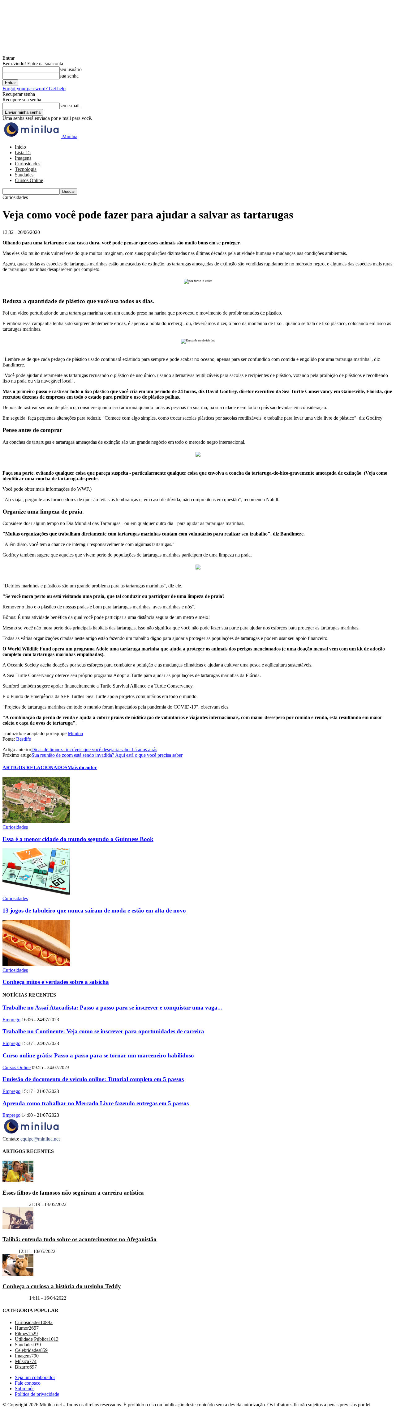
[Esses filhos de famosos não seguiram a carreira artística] (17, 1180)
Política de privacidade (37, 1394)
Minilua (75, 733)
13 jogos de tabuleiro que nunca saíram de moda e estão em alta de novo (94, 910)
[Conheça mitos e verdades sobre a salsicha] (36, 964)
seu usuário (71, 69)
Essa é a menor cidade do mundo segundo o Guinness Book (77, 839)
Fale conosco (28, 1383)
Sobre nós (24, 1388)
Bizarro (9, 1251)
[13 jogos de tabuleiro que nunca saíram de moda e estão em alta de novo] (36, 893)
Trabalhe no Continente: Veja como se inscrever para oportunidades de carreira (103, 1031)
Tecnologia (26, 169)
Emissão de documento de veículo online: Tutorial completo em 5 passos (93, 1079)
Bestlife (23, 739)
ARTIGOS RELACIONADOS (34, 767)
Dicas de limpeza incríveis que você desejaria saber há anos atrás (94, 749)
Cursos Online (29, 180)
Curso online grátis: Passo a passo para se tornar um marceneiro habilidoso (98, 1055)
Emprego (11, 1019)
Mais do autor (82, 767)
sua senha (69, 75)
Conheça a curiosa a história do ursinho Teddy (61, 1286)
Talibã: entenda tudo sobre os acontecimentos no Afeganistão (79, 1239)
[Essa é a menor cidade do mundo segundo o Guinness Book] (36, 821)
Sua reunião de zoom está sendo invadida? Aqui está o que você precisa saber (107, 755)
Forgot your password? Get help (34, 88)
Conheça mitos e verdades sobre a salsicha (55, 982)
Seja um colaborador (35, 1377)
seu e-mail (70, 105)
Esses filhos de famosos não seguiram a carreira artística (73, 1192)
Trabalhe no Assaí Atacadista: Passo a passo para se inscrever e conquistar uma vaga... (112, 1007)
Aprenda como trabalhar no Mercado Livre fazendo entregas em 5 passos (95, 1103)
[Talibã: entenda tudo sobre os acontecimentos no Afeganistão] (17, 1227)
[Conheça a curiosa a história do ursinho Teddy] (17, 1274)
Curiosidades (27, 163)
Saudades (24, 174)
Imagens (23, 158)
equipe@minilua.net (40, 1138)
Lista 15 (23, 152)
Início (20, 147)
